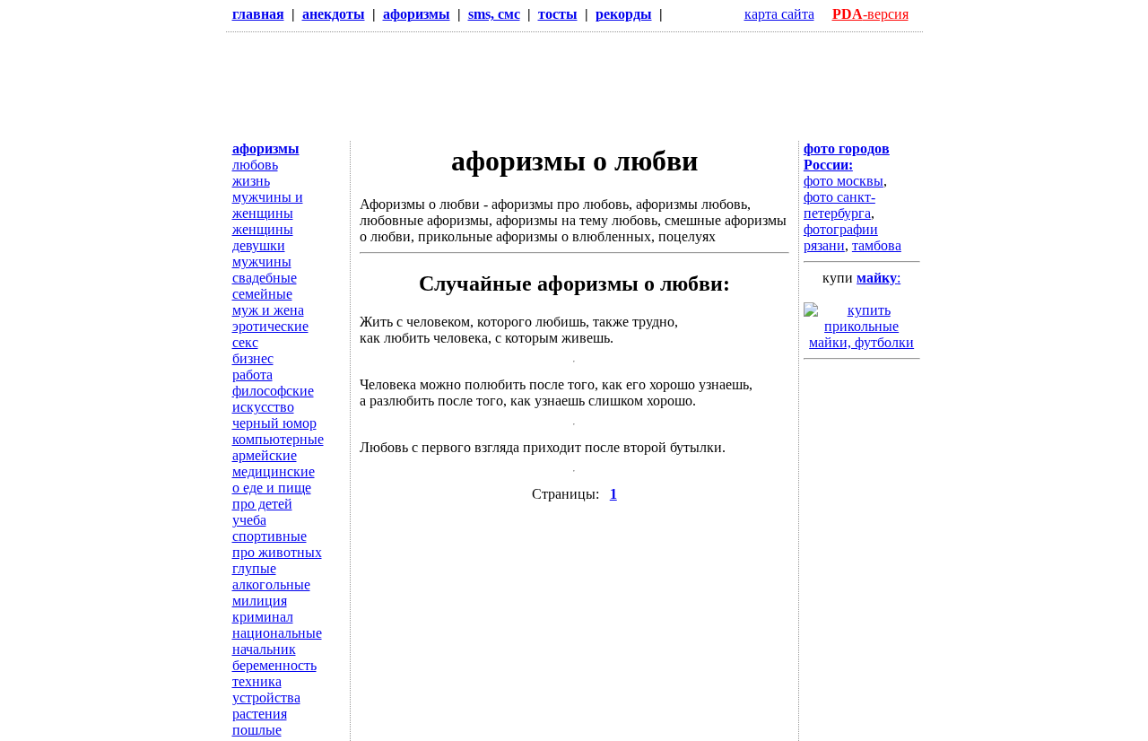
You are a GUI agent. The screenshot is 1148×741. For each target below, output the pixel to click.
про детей (262, 503)
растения (259, 713)
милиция (259, 600)
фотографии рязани (841, 237)
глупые (254, 568)
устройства (266, 697)
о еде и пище (271, 487)
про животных (277, 552)
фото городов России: (847, 156)
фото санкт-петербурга (839, 205)
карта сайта (779, 14)
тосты (558, 14)
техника (257, 681)
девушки (258, 245)
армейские (264, 455)
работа (252, 374)
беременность (274, 665)
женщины (262, 229)
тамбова (876, 245)
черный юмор (274, 423)
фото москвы (843, 180)
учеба (249, 519)
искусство (263, 406)
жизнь (251, 180)
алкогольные (271, 584)
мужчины (261, 261)
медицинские (273, 471)
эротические (270, 326)
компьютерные (278, 439)
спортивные (269, 536)
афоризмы (416, 14)
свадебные (264, 277)
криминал (262, 616)
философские (273, 390)
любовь (255, 164)
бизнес (253, 358)
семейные (262, 293)
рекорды (624, 14)
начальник (264, 649)
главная (258, 14)
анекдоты (333, 14)
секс (245, 342)
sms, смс (494, 14)
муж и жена (268, 310)
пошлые (257, 729)
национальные (277, 633)
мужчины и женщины (267, 205)
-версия (870, 14)
